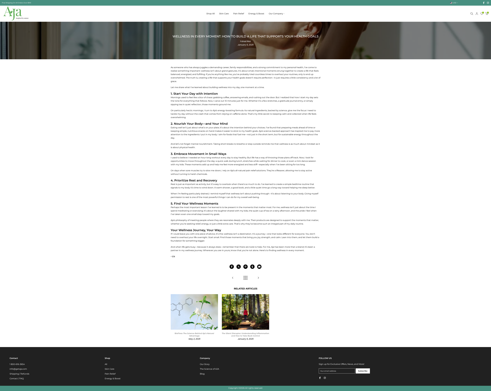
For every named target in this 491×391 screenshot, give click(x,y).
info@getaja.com (18, 369)
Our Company (276, 13)
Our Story (205, 364)
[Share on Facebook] (232, 266)
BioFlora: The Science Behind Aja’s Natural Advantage (194, 334)
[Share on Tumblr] (252, 266)
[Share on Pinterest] (245, 266)
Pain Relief (238, 13)
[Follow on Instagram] (488, 2)
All (106, 364)
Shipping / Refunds (19, 374)
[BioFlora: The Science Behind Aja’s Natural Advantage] (258, 278)
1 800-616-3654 (17, 364)
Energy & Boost (256, 13)
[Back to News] (245, 278)
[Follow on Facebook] (484, 2)
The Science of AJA (209, 369)
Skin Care (224, 13)
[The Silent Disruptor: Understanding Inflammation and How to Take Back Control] (232, 278)
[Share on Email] (259, 266)
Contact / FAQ (17, 378)
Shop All (210, 13)
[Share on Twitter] (238, 266)
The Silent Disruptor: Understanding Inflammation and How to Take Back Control (245, 334)
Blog (202, 374)
